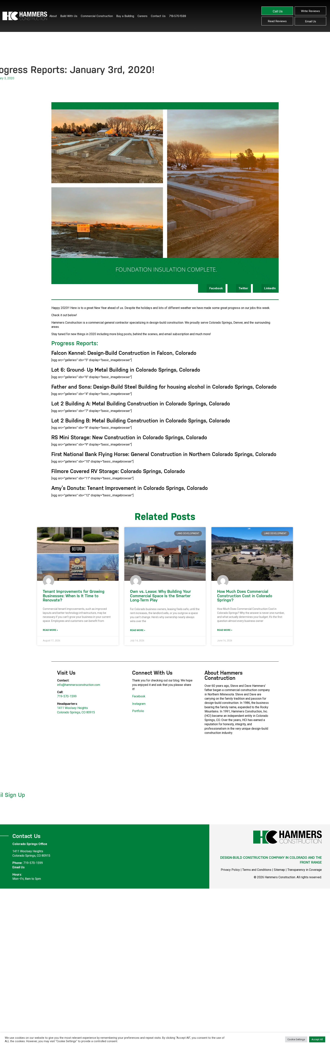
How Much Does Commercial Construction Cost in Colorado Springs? (244, 595)
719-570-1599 (177, 16)
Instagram (139, 704)
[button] (212, 288)
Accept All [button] (317, 1039)
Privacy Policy (230, 870)
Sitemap (279, 870)
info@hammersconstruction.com (78, 685)
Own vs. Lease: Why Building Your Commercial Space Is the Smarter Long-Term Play (160, 595)
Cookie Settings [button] (296, 1039)
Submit (148, 804)
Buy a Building (125, 16)
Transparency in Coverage (304, 870)
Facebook (138, 696)
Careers (142, 16)
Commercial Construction (97, 16)
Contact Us (158, 16)
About (53, 16)
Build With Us (68, 16)
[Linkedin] (319, 850)
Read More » (50, 630)
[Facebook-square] (310, 850)
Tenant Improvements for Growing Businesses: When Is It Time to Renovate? (73, 595)
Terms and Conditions (256, 870)
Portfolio (138, 711)
